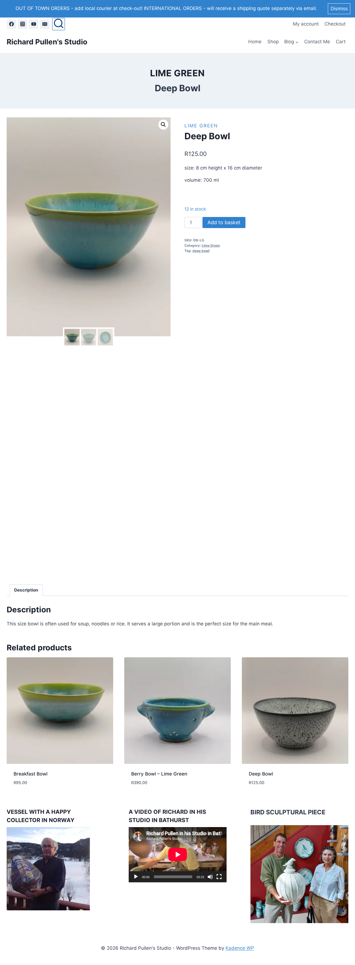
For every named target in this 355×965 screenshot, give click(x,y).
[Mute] (210, 877)
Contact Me (317, 41)
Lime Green (177, 73)
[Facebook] (11, 24)
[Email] (44, 24)
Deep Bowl (261, 774)
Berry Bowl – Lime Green (159, 774)
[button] (163, 125)
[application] (178, 854)
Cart (341, 41)
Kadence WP (239, 948)
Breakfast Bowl (30, 774)
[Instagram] (22, 24)
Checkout (335, 24)
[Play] (136, 877)
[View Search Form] (58, 24)
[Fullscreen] (219, 877)
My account (306, 24)
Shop (273, 41)
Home (255, 41)
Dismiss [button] (339, 8)
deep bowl (200, 251)
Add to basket (223, 222)
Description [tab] (26, 590)
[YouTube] (33, 24)
